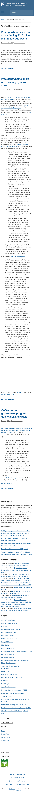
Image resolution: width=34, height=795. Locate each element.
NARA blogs (5, 684)
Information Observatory (9, 674)
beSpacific (4, 626)
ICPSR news (5, 668)
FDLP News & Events (7, 648)
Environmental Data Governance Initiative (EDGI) (16, 651)
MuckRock (4, 681)
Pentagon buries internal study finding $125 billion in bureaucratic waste (16, 35)
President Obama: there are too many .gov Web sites (15, 82)
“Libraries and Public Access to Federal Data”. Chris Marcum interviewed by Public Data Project (16, 553)
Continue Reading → (7, 68)
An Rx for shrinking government (14, 478)
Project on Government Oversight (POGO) (14, 690)
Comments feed (6, 737)
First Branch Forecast (8, 654)
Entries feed (5, 734)
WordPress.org (5, 740)
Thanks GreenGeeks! (23, 784)
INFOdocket (5, 671)
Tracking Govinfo (6, 696)
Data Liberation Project (8, 632)
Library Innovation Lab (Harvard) (11, 677)
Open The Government (8, 687)
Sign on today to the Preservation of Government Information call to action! (16, 570)
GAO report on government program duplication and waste (14, 413)
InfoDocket (20, 392)
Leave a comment (19, 43)
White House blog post (18, 256)
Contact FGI (21, 774)
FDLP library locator (17, 777)
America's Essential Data (9, 623)
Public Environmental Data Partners (12, 693)
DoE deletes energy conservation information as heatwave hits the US (16, 545)
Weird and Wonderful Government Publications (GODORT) (16, 700)
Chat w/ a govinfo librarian (17, 781)
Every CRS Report (7, 642)
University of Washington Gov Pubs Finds (14, 705)
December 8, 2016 (7, 43)
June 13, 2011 (5, 89)
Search (30, 12)
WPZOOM (18, 790)
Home (2, 19)
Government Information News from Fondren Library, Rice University (15, 662)
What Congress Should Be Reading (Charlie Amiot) (14, 712)
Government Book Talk (8, 657)
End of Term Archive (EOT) (9, 639)
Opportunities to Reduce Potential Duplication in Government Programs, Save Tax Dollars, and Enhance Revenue (16, 431)
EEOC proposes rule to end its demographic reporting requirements (15, 539)
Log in (3, 731)
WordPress (12, 789)
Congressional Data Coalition (10, 629)
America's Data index (8, 620)
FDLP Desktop (5, 645)
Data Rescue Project (7, 636)
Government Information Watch (11, 666)
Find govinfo (9, 784)
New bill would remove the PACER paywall (14, 549)
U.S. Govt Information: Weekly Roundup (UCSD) (16, 708)
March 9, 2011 (5, 421)
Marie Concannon (6, 583)
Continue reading (7, 394)
